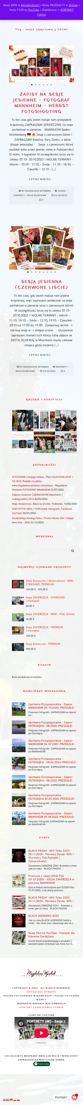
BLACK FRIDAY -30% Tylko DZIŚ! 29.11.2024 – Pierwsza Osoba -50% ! (51, 899)
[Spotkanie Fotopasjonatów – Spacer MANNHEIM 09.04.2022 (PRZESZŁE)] (18, 818)
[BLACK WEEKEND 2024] (18, 920)
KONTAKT (67, 10)
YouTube (33, 10)
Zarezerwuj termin (49, 1007)
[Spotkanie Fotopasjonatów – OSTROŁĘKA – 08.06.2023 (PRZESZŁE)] (18, 763)
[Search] (71, 550)
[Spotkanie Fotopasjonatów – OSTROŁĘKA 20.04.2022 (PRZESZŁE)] (18, 800)
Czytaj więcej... (41, 179)
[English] (4, 1100)
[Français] (8, 1100)
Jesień (61, 191)
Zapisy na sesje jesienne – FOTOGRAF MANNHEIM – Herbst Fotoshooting (41, 103)
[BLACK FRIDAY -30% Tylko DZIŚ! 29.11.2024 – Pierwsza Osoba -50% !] (18, 902)
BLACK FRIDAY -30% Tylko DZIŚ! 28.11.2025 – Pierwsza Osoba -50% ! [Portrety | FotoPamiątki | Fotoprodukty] (51, 856)
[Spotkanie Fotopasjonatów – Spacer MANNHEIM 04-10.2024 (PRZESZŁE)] (18, 709)
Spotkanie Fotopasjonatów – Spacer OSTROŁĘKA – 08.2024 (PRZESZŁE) (50, 724)
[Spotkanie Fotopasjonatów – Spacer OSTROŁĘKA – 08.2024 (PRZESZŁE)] (18, 727)
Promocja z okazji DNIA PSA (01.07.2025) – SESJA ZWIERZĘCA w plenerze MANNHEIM (51, 879)
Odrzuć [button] (41, 14)
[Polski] (15, 1100)
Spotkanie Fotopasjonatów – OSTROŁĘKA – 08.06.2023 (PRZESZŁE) (52, 760)
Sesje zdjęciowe (36, 195)
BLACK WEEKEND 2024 (43, 915)
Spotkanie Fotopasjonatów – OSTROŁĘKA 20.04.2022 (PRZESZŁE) (51, 797)
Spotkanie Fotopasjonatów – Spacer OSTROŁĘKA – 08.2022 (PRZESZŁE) (50, 778)
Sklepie (73, 5)
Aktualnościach (30, 5)
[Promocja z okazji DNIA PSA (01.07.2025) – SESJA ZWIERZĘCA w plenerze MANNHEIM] (18, 880)
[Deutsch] (11, 1100)
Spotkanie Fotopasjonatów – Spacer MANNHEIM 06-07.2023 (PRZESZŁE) (51, 742)
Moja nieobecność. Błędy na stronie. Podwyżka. (37, 503)
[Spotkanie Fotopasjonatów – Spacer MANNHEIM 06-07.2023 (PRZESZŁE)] (18, 745)
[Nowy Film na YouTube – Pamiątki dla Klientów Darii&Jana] (18, 938)
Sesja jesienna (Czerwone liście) (41, 285)
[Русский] (18, 1100)
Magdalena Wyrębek (41, 992)
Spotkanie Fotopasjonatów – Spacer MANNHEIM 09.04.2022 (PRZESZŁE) (51, 815)
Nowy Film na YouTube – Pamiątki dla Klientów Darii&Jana (51, 934)
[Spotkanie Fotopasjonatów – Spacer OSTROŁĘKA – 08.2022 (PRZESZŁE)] (18, 782)
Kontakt (25, 1007)
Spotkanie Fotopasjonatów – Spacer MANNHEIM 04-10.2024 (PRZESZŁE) (51, 706)
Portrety (19, 195)
